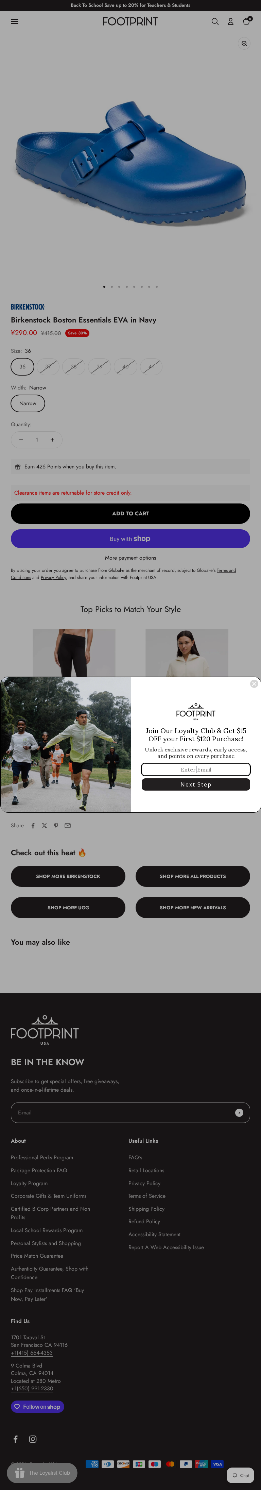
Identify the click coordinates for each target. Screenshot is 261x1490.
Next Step (196, 784)
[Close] (254, 684)
